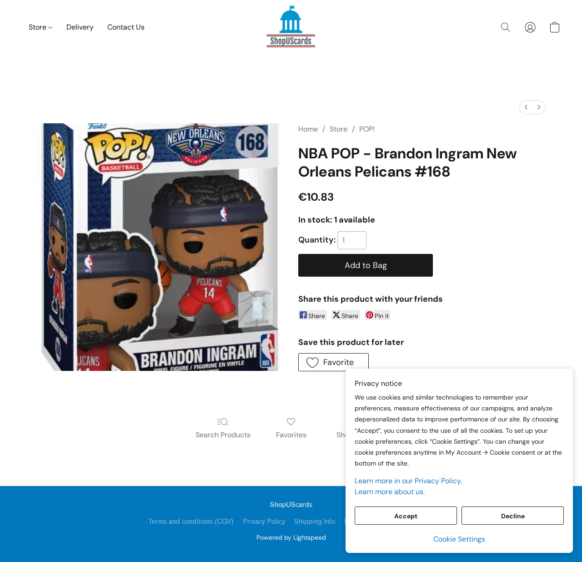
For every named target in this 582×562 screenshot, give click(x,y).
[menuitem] (526, 107)
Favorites (291, 435)
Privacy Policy (264, 522)
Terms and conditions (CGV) (191, 522)
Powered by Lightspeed (291, 537)
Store (38, 27)
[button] (291, 27)
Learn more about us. (390, 491)
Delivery (80, 27)
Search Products (223, 435)
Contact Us (126, 27)
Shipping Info (314, 522)
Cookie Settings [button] (459, 539)
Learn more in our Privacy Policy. (408, 481)
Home (308, 129)
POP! (367, 129)
